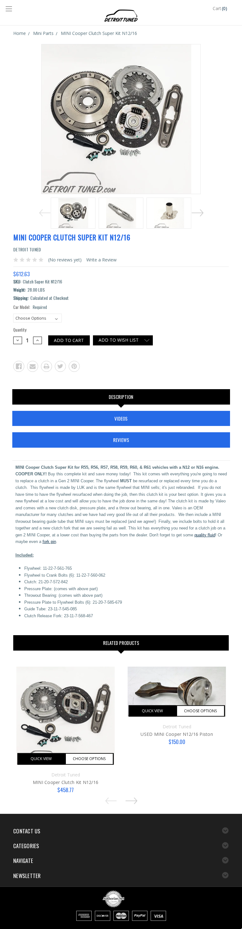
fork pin (49, 541)
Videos (121, 418)
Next (199, 211)
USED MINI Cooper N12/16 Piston (177, 734)
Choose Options (89, 758)
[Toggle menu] (9, 9)
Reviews (121, 439)
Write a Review (101, 260)
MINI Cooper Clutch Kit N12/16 (65, 782)
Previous (43, 211)
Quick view (41, 758)
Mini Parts (43, 33)
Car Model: (30, 307)
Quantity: (20, 330)
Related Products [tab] (121, 642)
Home (19, 33)
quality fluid (204, 535)
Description (121, 396)
